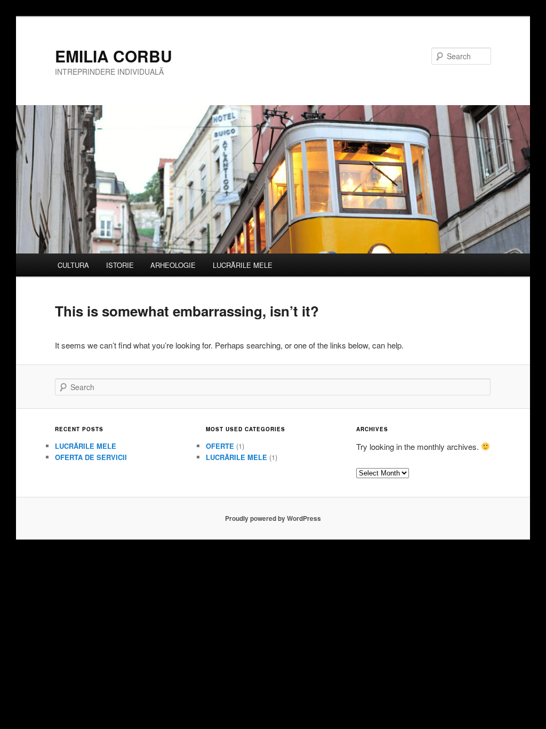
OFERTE (220, 446)
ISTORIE (120, 265)
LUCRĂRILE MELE (242, 265)
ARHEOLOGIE (173, 265)
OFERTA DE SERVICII (91, 457)
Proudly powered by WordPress (273, 518)
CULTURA (73, 265)
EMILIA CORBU (113, 55)
